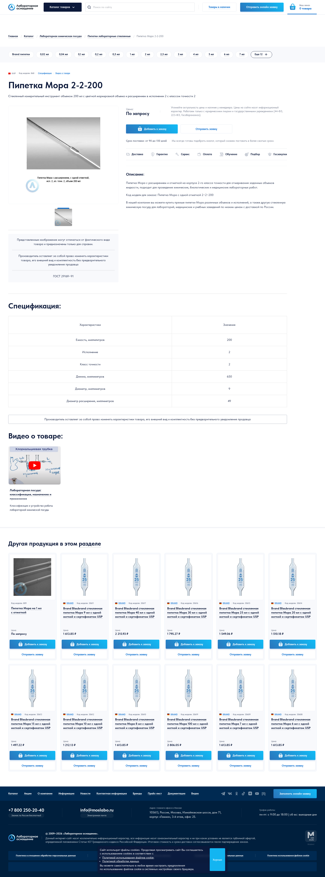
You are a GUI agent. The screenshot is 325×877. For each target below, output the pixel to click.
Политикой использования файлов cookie (128, 857)
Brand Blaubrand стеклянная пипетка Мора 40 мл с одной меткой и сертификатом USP (135, 613)
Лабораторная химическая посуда (61, 36)
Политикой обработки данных (120, 861)
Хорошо (217, 859)
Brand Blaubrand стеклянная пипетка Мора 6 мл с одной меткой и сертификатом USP (291, 724)
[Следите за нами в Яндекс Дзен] (250, 793)
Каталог (29, 36)
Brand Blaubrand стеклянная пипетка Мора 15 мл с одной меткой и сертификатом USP (30, 724)
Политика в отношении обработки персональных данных (46, 855)
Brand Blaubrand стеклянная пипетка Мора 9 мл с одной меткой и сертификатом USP (83, 613)
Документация (176, 793)
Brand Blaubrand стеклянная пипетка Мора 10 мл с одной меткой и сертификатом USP (83, 724)
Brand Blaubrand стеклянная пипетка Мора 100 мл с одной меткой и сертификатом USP (187, 724)
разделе (90, 543)
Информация (66, 793)
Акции (28, 793)
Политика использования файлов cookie (288, 855)
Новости (85, 793)
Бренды (137, 793)
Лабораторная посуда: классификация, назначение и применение (30, 494)
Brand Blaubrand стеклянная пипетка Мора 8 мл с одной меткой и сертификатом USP (134, 724)
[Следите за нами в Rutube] (263, 793)
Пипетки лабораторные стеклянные (109, 36)
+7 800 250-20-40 (26, 810)
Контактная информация (111, 793)
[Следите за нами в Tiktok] (243, 793)
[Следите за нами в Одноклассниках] (236, 793)
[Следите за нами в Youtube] (257, 793)
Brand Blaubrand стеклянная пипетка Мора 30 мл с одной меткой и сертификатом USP (187, 613)
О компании (45, 793)
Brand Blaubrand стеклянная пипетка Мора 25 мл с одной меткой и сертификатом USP (239, 613)
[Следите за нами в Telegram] (223, 793)
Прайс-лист (155, 793)
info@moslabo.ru (97, 810)
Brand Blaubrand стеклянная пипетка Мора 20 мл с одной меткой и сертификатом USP (291, 613)
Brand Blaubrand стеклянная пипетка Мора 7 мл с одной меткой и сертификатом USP (239, 724)
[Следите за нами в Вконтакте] (230, 793)
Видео (195, 793)
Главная (13, 36)
